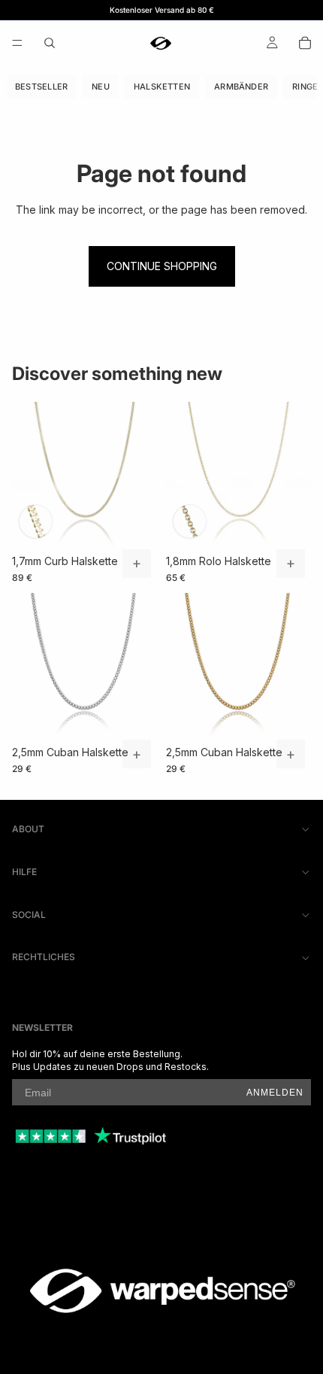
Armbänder (241, 86)
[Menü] (17, 43)
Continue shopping (162, 266)
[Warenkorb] (304, 42)
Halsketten (162, 86)
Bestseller (41, 86)
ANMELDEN (274, 1092)
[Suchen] (49, 42)
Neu (101, 86)
